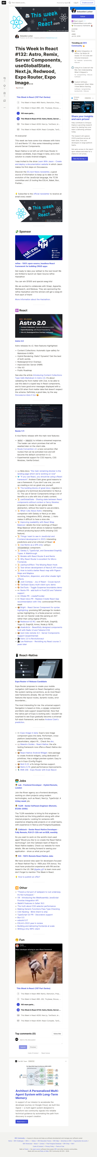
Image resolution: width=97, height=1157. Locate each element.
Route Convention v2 (26, 449)
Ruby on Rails (44, 1151)
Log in (76, 3)
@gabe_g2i (39, 869)
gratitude (19, 88)
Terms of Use (60, 1146)
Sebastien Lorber (26, 36)
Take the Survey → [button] (79, 159)
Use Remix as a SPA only (31, 545)
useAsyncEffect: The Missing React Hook (38, 565)
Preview (33, 1047)
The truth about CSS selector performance (36, 906)
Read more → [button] (22, 1122)
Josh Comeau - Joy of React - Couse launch (40, 582)
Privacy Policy (49, 1146)
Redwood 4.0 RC (27, 621)
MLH (72, 1143)
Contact (42, 1143)
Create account (87, 3)
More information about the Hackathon (32, 299)
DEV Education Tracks (44, 1141)
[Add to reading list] (5, 94)
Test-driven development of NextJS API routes (41, 567)
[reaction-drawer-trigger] (4, 79)
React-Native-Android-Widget (33, 753)
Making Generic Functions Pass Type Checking (38, 909)
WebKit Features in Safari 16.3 (30, 903)
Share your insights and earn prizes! (82, 117)
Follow (82, 16)
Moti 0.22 (24, 764)
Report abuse (45, 1053)
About (36, 1143)
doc (52, 741)
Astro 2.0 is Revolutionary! (32, 639)
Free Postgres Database (53, 1143)
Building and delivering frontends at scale (36, 926)
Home (10, 1141)
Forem (26, 1149)
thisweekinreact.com (51, 38)
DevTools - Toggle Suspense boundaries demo (41, 587)
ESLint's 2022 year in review (30, 923)
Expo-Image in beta (29, 733)
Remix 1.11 (19, 431)
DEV (55, 1149)
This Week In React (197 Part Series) (33, 97)
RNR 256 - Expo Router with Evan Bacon (38, 770)
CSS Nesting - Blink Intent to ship (32, 912)
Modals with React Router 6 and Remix (37, 556)
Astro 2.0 (19, 341)
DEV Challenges (19, 1141)
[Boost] (5, 101)
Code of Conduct (33, 1053)
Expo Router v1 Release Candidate (31, 681)
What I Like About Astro (31, 511)
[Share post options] (4, 108)
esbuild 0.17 (22, 920)
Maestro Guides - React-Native (34, 744)
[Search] (10, 2)
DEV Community (20, 1138)
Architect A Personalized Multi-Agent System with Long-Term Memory (37, 1094)
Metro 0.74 (25, 767)
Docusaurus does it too (25, 395)
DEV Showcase (27, 1143)
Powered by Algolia (63, 3)
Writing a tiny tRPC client (28, 929)
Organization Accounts (80, 1141)
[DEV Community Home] (4, 3)
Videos (34, 1141)
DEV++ (27, 1141)
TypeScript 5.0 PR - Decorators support (35, 915)
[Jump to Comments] (5, 87)
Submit (23, 1047)
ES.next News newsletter (38, 172)
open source (36, 1149)
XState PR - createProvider (32, 596)
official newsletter (41, 194)
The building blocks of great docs (35, 488)
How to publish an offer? (29, 877)
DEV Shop (66, 1143)
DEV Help (56, 1141)
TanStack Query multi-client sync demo (38, 585)
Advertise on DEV (66, 1141)
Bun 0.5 (20, 917)
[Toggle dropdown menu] (65, 1061)
